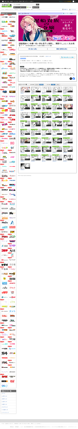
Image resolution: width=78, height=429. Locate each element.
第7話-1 (64, 110)
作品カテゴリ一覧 (6, 391)
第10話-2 (33, 127)
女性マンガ (4, 404)
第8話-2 (43, 118)
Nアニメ (27, 1)
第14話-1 (54, 135)
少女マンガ (4, 401)
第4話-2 (64, 101)
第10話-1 (22, 127)
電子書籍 (36, 7)
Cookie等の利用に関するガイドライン (43, 426)
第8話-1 (33, 118)
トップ (17, 7)
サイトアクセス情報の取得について (59, 426)
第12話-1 (65, 127)
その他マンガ (5, 409)
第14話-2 (65, 135)
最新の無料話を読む (61, 49)
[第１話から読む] (47, 40)
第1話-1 (22, 93)
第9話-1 (54, 118)
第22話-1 (65, 161)
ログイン (61, 1)
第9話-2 (64, 118)
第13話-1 (33, 135)
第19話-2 (65, 152)
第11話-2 (54, 127)
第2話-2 (22, 101)
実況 (23, 1)
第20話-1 (22, 161)
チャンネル (16, 1)
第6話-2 (54, 110)
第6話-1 (43, 110)
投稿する (66, 9)
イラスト (23, 7)
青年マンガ (4, 398)
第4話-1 (54, 101)
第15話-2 (33, 144)
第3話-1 (33, 101)
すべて (3, 393)
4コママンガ (4, 407)
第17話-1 (65, 144)
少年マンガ (4, 396)
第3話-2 (43, 101)
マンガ (29, 7)
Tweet (71, 78)
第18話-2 (44, 152)
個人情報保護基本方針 (28, 426)
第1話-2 (33, 93)
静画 (8, 1)
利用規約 (17, 426)
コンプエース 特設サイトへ (70, 13)
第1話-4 (54, 93)
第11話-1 (44, 127)
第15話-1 (22, 144)
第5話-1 (22, 110)
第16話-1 (44, 144)
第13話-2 (44, 135)
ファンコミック (5, 412)
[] (48, 56)
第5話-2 (33, 110)
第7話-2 (22, 118)
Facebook (73, 78)
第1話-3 (43, 93)
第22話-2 (22, 169)
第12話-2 (22, 135)
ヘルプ (21, 426)
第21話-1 (44, 161)
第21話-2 (54, 161)
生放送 (11, 1)
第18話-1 (33, 152)
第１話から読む (33, 49)
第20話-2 (33, 161)
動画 (5, 1)
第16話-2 (54, 144)
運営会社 (12, 426)
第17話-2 (22, 152)
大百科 (20, 1)
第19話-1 (54, 152)
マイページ (73, 9)
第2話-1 (64, 93)
